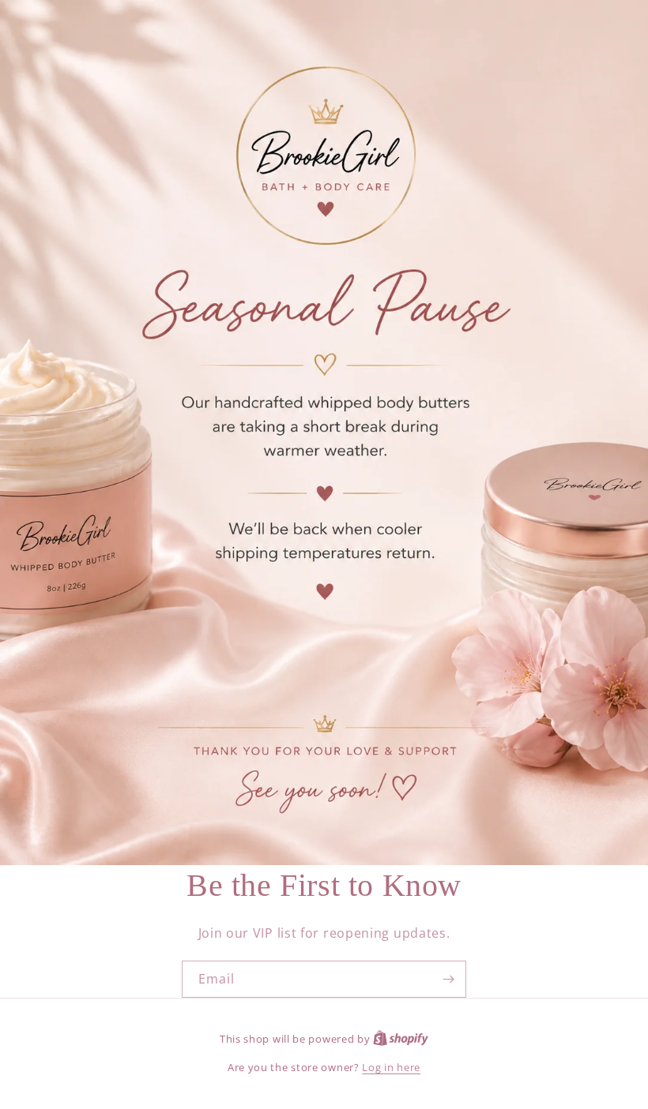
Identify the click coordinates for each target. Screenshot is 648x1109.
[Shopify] (400, 1039)
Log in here (391, 1067)
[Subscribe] (448, 979)
